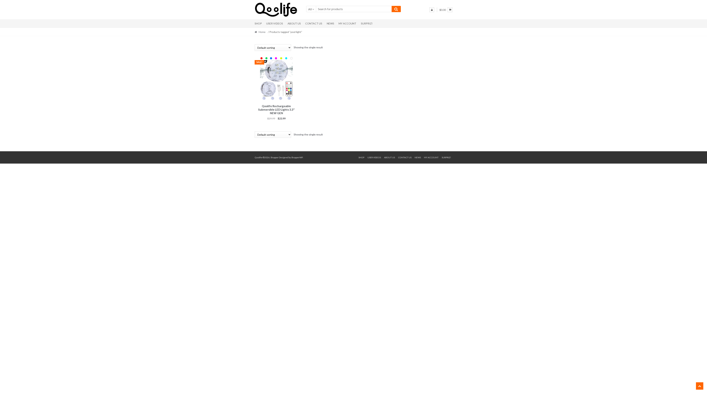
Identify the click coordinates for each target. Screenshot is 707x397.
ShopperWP (297, 157)
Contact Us (313, 23)
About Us (294, 23)
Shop (258, 23)
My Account (347, 23)
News (330, 23)
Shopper (274, 157)
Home (262, 31)
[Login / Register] (431, 9)
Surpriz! (367, 23)
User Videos (274, 23)
